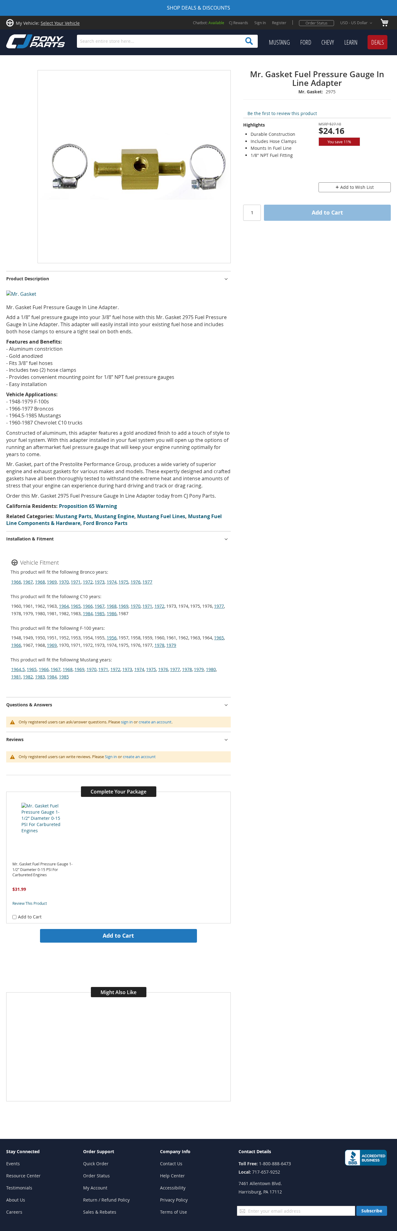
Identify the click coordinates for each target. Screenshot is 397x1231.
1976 (136, 582)
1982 (28, 677)
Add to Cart (118, 935)
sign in (127, 722)
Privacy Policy (174, 1200)
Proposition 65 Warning (88, 506)
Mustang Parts (73, 516)
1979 (171, 645)
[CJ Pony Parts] (21, 40)
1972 (88, 582)
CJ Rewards (238, 22)
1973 (100, 582)
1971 (76, 582)
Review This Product (29, 903)
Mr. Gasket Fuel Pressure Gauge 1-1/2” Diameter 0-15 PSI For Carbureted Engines (42, 869)
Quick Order (96, 1164)
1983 (40, 677)
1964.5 (18, 669)
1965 (76, 606)
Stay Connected (23, 1151)
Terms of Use (173, 1212)
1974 (112, 582)
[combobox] (167, 41)
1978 (159, 645)
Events (13, 1164)
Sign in (111, 756)
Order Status (317, 22)
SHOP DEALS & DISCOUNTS (198, 7)
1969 (52, 582)
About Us (15, 1200)
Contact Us (171, 1164)
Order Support (98, 1151)
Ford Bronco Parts (105, 523)
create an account (155, 722)
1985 (100, 613)
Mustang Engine (114, 516)
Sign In (260, 22)
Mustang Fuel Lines (161, 516)
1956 (112, 638)
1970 (64, 582)
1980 (211, 669)
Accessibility (172, 1188)
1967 (28, 582)
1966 (16, 582)
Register (279, 22)
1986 (112, 613)
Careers (14, 1212)
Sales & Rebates (99, 1212)
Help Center (172, 1176)
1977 (147, 582)
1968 (40, 582)
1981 (16, 677)
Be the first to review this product (282, 113)
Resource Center (23, 1176)
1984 (88, 613)
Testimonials (19, 1188)
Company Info (175, 1151)
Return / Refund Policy (106, 1200)
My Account (95, 1188)
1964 (64, 606)
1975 (123, 582)
